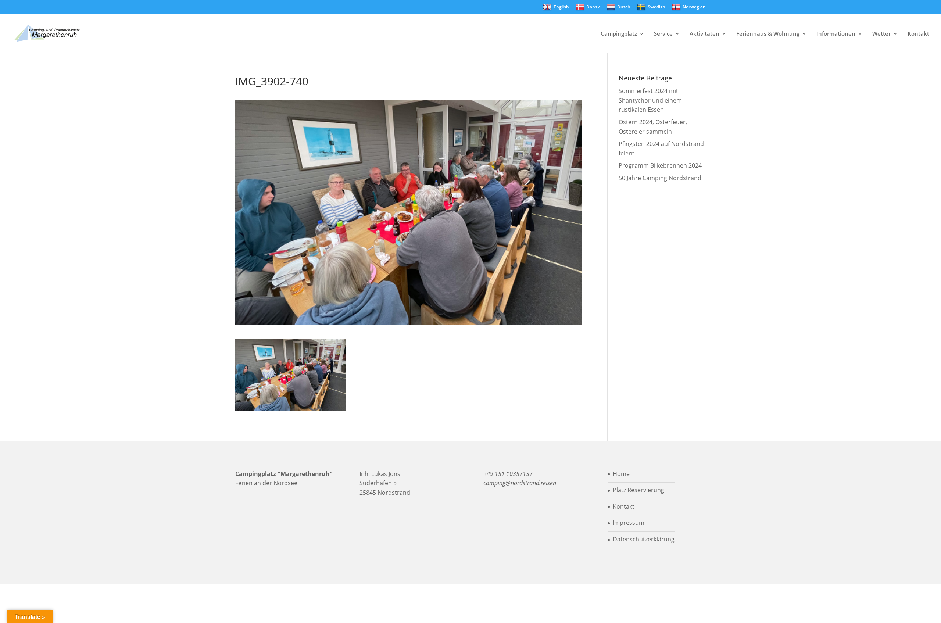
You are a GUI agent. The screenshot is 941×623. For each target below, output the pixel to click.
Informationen (835, 34)
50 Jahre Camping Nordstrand (660, 178)
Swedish (656, 7)
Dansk (593, 7)
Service (663, 34)
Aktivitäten (704, 34)
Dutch (623, 7)
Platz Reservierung (638, 490)
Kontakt (918, 34)
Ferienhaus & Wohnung (767, 34)
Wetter (881, 34)
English (561, 7)
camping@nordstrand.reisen (519, 483)
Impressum (628, 523)
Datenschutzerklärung (644, 539)
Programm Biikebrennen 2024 (660, 165)
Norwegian (694, 7)
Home (621, 474)
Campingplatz (619, 34)
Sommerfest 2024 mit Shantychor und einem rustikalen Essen (650, 100)
